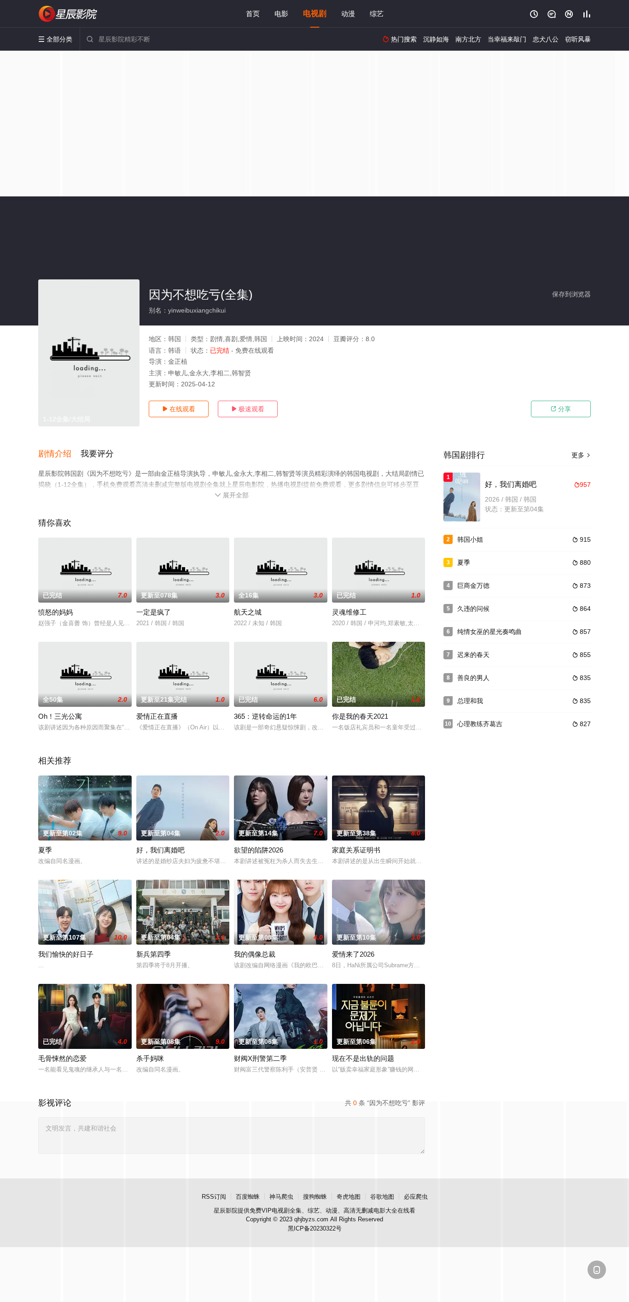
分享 (561, 409)
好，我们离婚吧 (160, 850)
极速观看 (247, 409)
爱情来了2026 (353, 954)
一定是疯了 (153, 612)
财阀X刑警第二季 (260, 1058)
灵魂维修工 (349, 612)
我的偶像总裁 (254, 954)
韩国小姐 (470, 539)
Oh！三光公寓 (60, 716)
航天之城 (248, 612)
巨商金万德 (473, 585)
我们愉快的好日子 (65, 954)
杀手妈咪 (150, 1058)
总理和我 (470, 700)
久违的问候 (473, 608)
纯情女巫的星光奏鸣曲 (489, 631)
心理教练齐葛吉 (479, 724)
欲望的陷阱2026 (258, 850)
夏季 (45, 850)
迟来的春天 (473, 654)
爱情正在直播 (157, 716)
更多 (581, 455)
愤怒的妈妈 (55, 612)
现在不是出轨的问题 (363, 1058)
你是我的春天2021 (360, 716)
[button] (59, 454)
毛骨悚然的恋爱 (62, 1058)
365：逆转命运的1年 (265, 716)
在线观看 (178, 409)
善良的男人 (473, 677)
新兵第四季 (153, 954)
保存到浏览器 (571, 294)
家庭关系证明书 (356, 850)
